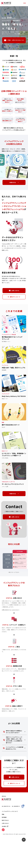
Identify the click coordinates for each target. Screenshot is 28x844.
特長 (3, 814)
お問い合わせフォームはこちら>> (10, 610)
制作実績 (4, 817)
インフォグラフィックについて (10, 811)
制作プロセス (5, 820)
